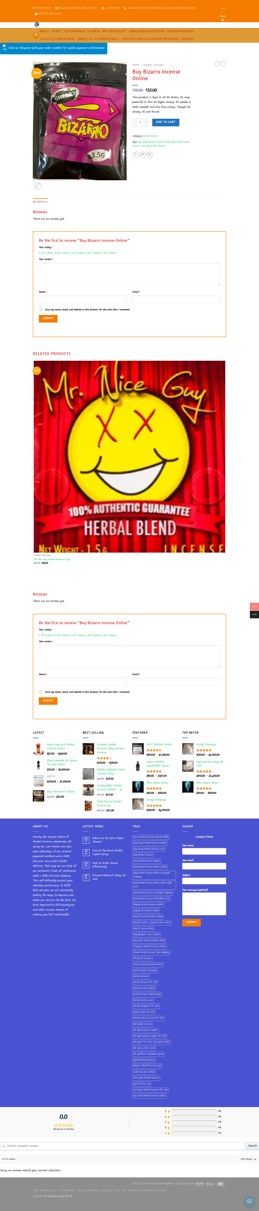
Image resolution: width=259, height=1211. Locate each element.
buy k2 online (140, 923)
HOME (56, 31)
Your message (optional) (195, 890)
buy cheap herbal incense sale (148, 849)
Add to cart (165, 122)
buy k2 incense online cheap (147, 916)
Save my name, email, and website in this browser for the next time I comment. (87, 310)
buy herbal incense (156, 146)
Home (135, 65)
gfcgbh (187, 39)
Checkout (107, 1191)
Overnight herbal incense (146, 1078)
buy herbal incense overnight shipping (152, 893)
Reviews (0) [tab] (40, 202)
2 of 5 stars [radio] (61, 253)
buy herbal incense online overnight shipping (151, 875)
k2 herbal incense (142, 1024)
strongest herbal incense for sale (150, 1090)
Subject (186, 875)
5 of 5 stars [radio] (108, 253)
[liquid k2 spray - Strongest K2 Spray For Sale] (38, 25)
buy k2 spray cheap (143, 928)
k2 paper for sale (142, 1042)
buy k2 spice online (160, 923)
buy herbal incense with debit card (151, 899)
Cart (117, 1191)
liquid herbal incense (143, 1060)
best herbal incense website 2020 (150, 837)
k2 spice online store (144, 1048)
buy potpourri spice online (146, 935)
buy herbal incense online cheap (149, 867)
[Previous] (34, 584)
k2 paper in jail (106, 39)
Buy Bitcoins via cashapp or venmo (151, 39)
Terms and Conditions (146, 31)
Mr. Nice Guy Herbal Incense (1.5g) (52, 560)
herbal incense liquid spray (147, 994)
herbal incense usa (143, 1000)
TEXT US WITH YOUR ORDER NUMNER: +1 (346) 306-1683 (163, 1184)
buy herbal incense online (146, 861)
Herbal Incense (153, 65)
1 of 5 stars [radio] (46, 253)
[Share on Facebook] (136, 155)
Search (252, 1146)
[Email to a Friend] (149, 155)
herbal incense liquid (143, 988)
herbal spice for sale (143, 1012)
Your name (188, 846)
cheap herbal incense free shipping (151, 952)
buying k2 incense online (146, 911)
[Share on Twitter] (143, 155)
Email (136, 292)
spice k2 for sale (141, 1084)
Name (43, 292)
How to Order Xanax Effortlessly (105, 865)
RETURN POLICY (114, 31)
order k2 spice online (144, 1072)
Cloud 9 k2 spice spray (58, 39)
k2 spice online (162, 1042)
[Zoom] (38, 186)
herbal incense (140, 976)
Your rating (45, 248)
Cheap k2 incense (142, 958)
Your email (187, 861)
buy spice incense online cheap (149, 940)
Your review (46, 260)
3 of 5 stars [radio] (77, 253)
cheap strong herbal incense (147, 964)
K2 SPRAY (93, 31)
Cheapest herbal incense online (149, 946)
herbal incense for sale (145, 982)
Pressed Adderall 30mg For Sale (109, 877)
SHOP (43, 31)
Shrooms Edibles (180, 31)
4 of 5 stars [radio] (93, 253)
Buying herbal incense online (148, 904)
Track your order (89, 1191)
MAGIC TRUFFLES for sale (147, 1066)
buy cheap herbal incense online (154, 142)
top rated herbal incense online (149, 1096)
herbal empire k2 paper (145, 970)
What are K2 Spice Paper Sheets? (108, 840)
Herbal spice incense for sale (148, 1018)
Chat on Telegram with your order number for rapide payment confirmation (56, 48)
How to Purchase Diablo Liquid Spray (107, 852)
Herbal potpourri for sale (146, 1006)
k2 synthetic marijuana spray (148, 1054)
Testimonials (74, 31)
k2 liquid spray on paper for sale (149, 1036)
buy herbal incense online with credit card (152, 885)
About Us (85, 39)
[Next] (47, 184)
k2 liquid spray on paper (145, 1030)
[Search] (36, 35)
